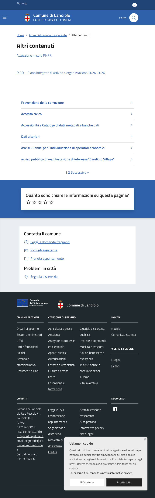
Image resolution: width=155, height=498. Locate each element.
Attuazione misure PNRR (34, 55)
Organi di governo (28, 328)
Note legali (86, 434)
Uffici (20, 340)
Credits (52, 452)
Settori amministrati (29, 334)
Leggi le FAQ (56, 409)
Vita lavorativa (89, 383)
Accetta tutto (124, 482)
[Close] (145, 439)
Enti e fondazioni (27, 346)
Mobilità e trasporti (91, 346)
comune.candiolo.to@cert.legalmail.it (30, 433)
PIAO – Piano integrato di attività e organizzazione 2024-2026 (61, 72)
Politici (21, 352)
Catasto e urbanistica (61, 365)
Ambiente (54, 334)
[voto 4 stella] (45, 202)
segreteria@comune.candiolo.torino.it (30, 445)
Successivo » (80, 172)
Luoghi (115, 360)
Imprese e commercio (93, 340)
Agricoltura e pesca (60, 328)
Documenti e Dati (27, 371)
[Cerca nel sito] (133, 17)
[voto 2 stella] (34, 202)
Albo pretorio (88, 421)
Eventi (115, 366)
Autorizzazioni (57, 358)
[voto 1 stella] (28, 202)
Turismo (84, 377)
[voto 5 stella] (51, 202)
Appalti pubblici (57, 352)
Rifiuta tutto (87, 482)
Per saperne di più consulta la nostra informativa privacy (101, 473)
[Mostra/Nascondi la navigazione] (4, 17)
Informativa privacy (92, 428)
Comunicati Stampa (123, 334)
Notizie (115, 328)
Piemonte (22, 3)
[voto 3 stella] (40, 202)
